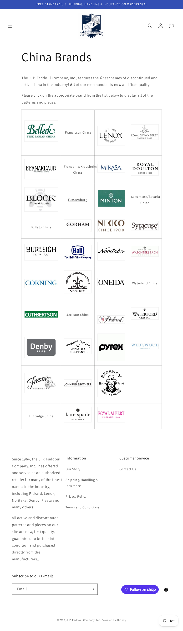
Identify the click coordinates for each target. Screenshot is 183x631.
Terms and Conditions (82, 507)
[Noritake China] (111, 260)
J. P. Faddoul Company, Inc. (83, 620)
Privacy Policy (76, 496)
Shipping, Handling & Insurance (82, 483)
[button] (10, 26)
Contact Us (127, 469)
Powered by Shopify (114, 620)
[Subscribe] (92, 589)
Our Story (73, 469)
